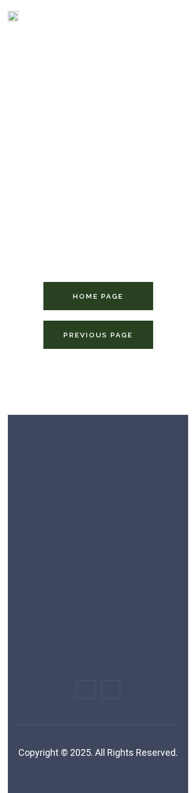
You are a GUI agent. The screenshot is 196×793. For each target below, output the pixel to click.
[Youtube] (110, 689)
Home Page (98, 296)
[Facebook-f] (85, 689)
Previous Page (98, 335)
